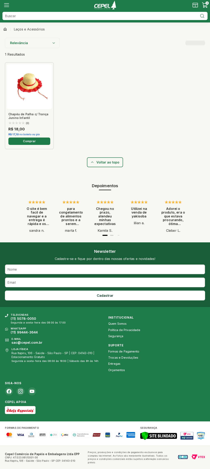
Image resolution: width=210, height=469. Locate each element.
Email (11, 282)
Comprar (29, 141)
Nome (12, 269)
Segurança (115, 336)
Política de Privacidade (124, 330)
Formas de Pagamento (123, 351)
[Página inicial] (5, 29)
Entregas (114, 363)
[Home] (105, 5)
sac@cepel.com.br (27, 342)
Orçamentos (116, 370)
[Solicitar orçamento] (195, 5)
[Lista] (6, 5)
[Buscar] (202, 16)
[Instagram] (20, 391)
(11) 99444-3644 (24, 332)
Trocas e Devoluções (123, 357)
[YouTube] (32, 391)
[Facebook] (9, 391)
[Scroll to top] (105, 162)
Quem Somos (117, 323)
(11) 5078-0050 (23, 318)
